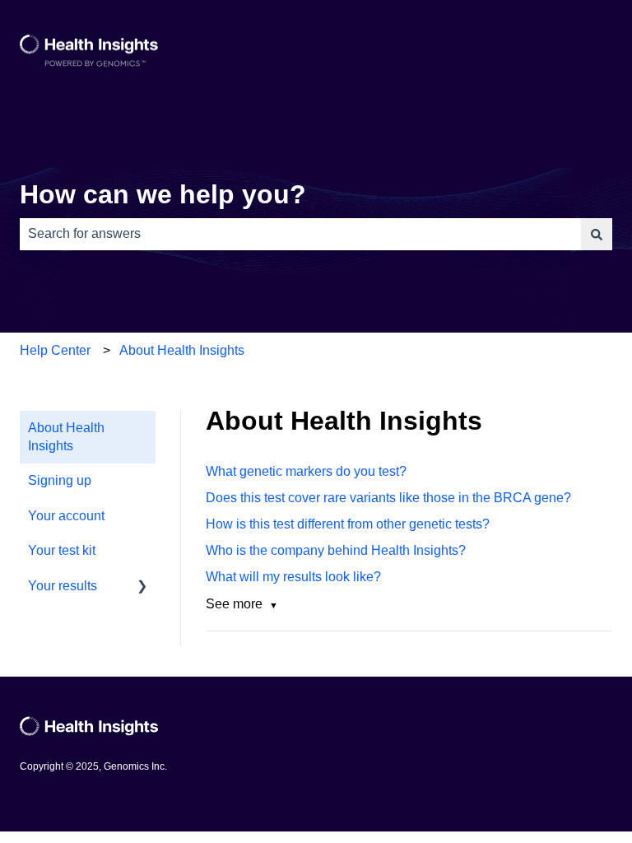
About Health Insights (181, 350)
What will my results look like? (293, 577)
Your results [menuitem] (62, 586)
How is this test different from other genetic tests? (348, 524)
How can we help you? (163, 194)
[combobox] (300, 233)
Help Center (55, 350)
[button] (142, 587)
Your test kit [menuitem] (61, 550)
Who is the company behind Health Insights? (336, 550)
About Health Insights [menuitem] (66, 437)
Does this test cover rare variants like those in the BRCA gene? (388, 498)
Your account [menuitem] (66, 516)
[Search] (596, 233)
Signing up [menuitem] (59, 480)
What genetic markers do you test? (306, 471)
